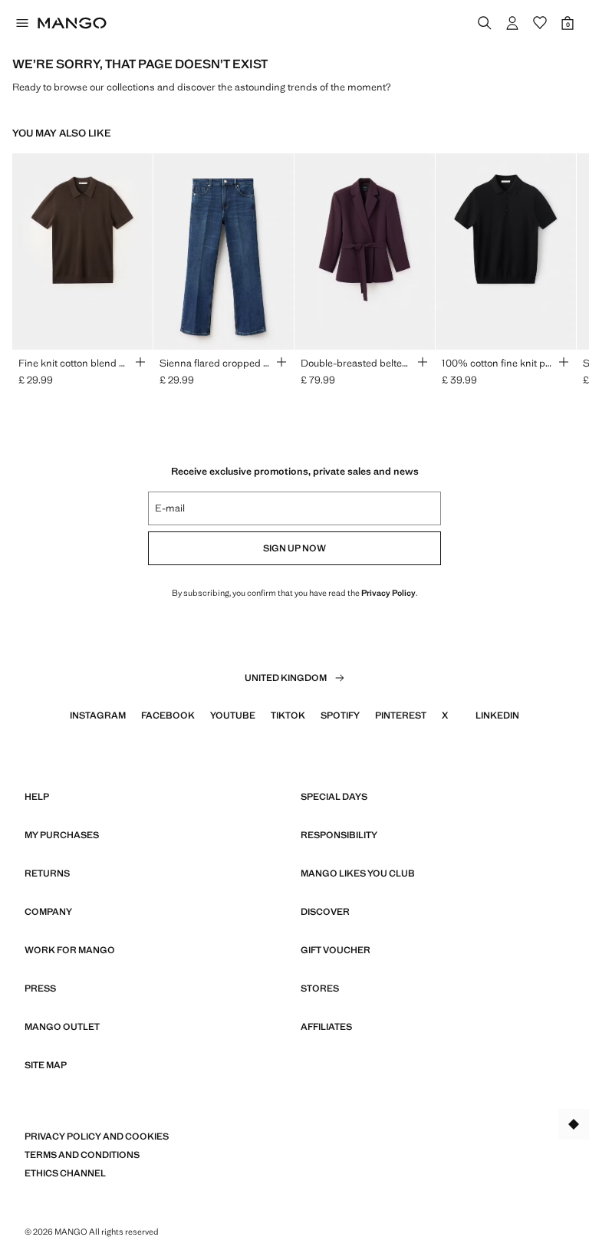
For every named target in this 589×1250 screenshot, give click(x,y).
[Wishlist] (540, 23)
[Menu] (21, 23)
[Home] (72, 23)
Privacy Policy (388, 592)
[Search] (485, 23)
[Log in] (512, 23)
